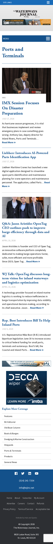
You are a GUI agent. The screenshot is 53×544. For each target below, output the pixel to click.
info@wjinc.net (26, 487)
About (17, 498)
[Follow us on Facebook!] (16, 473)
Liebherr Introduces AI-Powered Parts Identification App (25, 155)
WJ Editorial (9, 422)
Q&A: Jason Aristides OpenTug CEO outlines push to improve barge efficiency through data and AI (26, 207)
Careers (21, 503)
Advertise (11, 503)
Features (8, 416)
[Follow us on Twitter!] (22, 473)
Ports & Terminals (12, 450)
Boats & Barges (11, 433)
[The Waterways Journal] (26, 13)
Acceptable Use (43, 509)
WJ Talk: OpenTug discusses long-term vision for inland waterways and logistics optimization (26, 278)
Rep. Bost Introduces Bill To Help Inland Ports (26, 322)
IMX (4, 97)
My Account (39, 498)
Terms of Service (25, 509)
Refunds (40, 503)
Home (9, 498)
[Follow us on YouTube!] (36, 473)
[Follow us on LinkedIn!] (29, 473)
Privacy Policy (9, 509)
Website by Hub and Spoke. (26, 517)
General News (10, 462)
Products (8, 456)
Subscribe (27, 498)
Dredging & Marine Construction (19, 439)
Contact (30, 503)
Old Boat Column (12, 427)
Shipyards (8, 445)
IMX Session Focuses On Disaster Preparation (26, 85)
